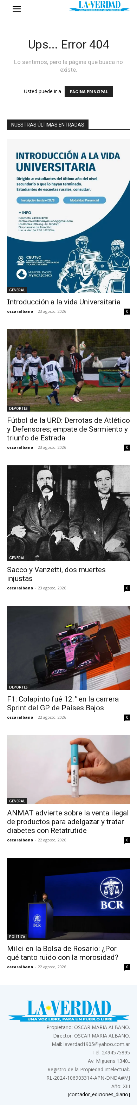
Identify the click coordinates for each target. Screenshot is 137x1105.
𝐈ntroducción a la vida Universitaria (63, 302)
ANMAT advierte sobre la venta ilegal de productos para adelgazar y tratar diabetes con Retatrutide (68, 822)
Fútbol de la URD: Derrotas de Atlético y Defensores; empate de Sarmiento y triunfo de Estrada (68, 429)
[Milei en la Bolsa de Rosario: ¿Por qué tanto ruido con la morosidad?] (68, 899)
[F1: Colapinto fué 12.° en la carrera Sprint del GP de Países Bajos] (68, 648)
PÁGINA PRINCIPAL (89, 91)
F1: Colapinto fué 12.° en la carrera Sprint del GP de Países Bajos (63, 703)
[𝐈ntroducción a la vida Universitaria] (68, 216)
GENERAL (17, 289)
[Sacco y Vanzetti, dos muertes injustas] (68, 513)
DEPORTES (18, 408)
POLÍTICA (17, 936)
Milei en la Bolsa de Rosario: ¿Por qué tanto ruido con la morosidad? (62, 953)
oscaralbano (20, 311)
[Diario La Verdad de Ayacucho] (99, 6)
